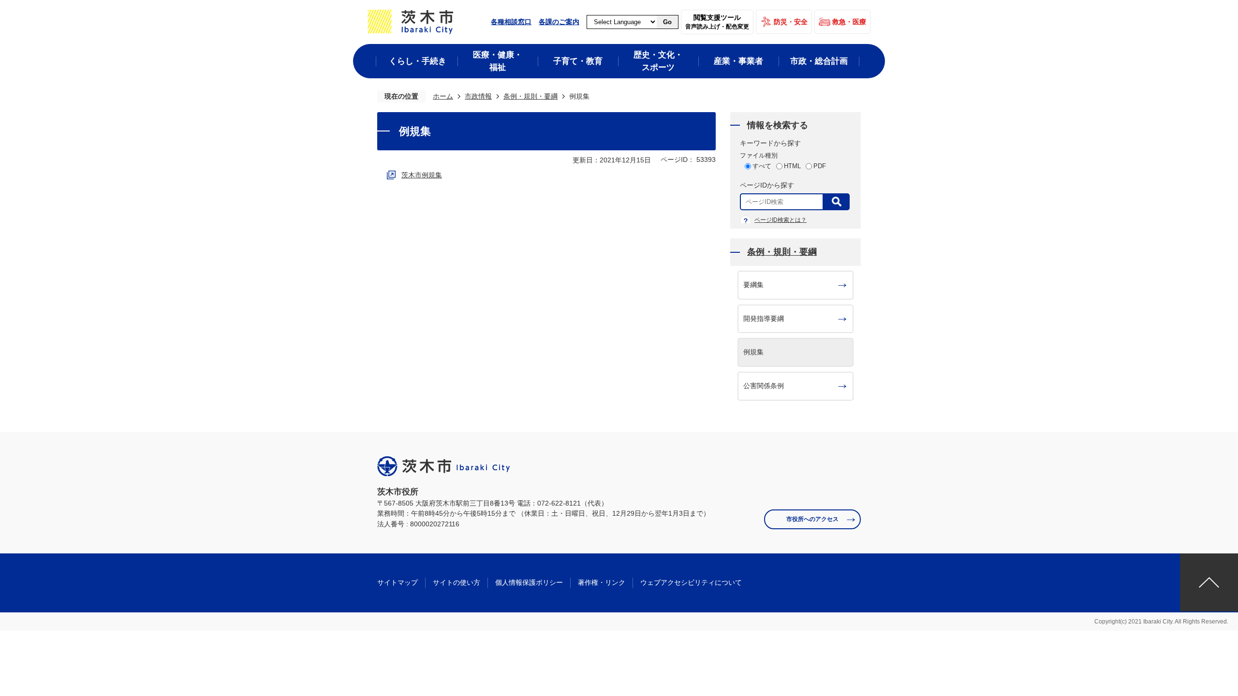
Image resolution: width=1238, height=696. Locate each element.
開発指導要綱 (763, 318)
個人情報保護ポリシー (529, 582)
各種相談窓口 (511, 22)
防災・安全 (791, 22)
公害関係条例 (763, 386)
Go (667, 22)
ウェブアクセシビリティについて (691, 582)
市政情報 (478, 96)
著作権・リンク (601, 582)
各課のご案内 (559, 22)
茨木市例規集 (421, 175)
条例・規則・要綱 (530, 96)
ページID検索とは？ (780, 220)
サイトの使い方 (456, 582)
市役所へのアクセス (812, 519)
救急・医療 (849, 22)
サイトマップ (397, 582)
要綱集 (753, 285)
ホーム (443, 96)
